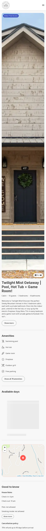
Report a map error (38, 476)
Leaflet (19, 476)
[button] (26, 463)
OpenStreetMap (27, 476)
